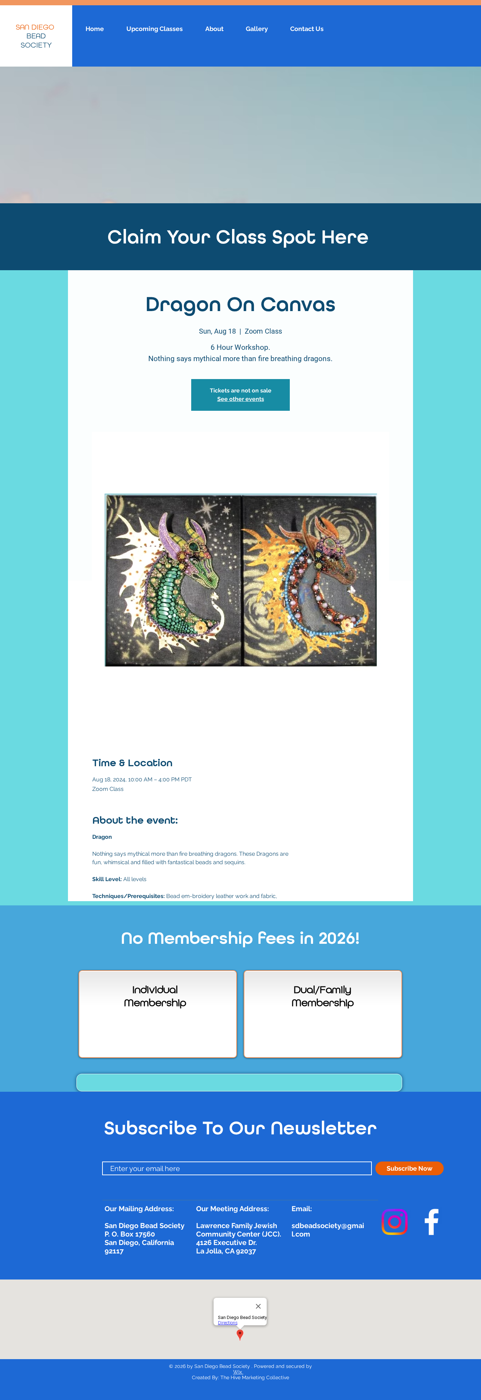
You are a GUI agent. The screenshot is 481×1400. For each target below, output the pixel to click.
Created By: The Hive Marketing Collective (240, 1377)
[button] (239, 1082)
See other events (240, 399)
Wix (238, 1372)
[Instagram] (394, 1221)
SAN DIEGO (36, 27)
